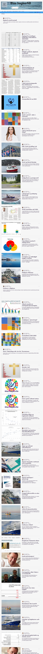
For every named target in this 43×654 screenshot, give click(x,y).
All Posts (3, 13)
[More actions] (39, 18)
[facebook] (34, 12)
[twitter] (35, 12)
